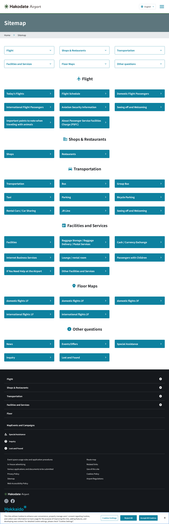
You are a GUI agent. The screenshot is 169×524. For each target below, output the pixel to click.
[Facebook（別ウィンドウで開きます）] (13, 501)
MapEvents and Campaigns (21, 425)
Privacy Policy (13, 473)
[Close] (165, 518)
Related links (92, 464)
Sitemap (11, 478)
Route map (91, 459)
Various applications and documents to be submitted (30, 469)
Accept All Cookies (148, 518)
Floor (9, 413)
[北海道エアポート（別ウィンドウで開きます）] (18, 510)
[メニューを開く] (162, 7)
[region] (84, 518)
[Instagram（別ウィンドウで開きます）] (6, 501)
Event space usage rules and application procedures (30, 459)
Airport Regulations (95, 478)
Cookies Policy (93, 473)
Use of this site (93, 469)
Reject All (129, 518)
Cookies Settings (109, 518)
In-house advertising (16, 464)
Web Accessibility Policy (17, 483)
